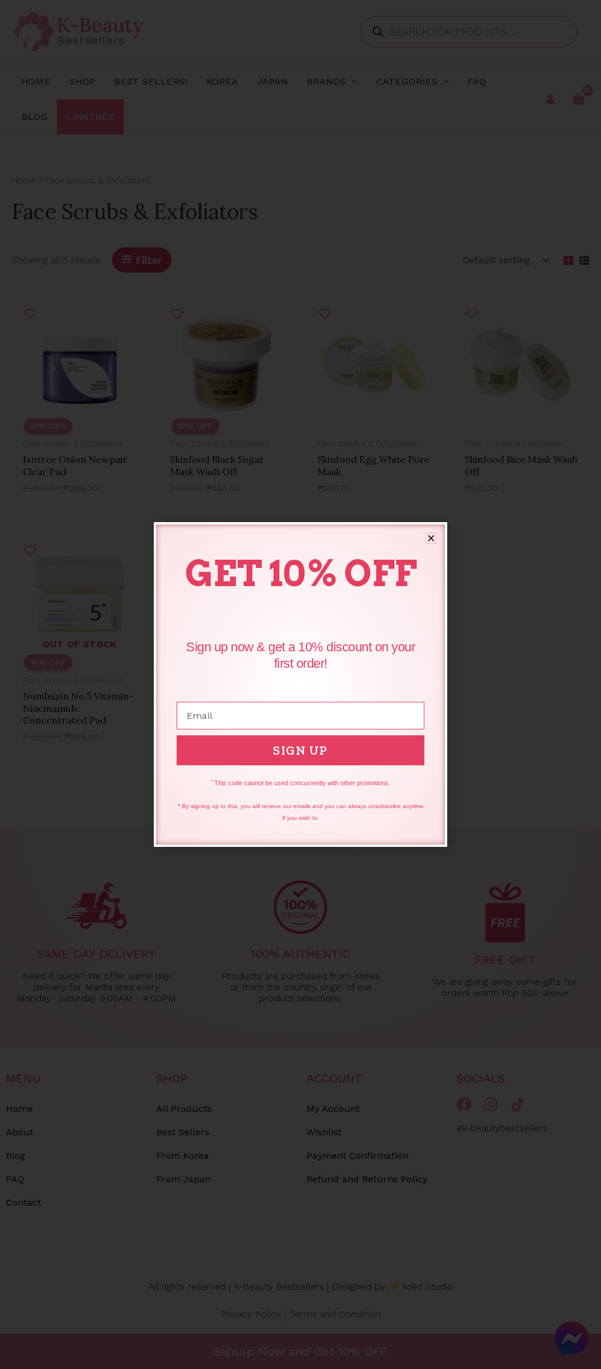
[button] (431, 538)
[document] (300, 684)
